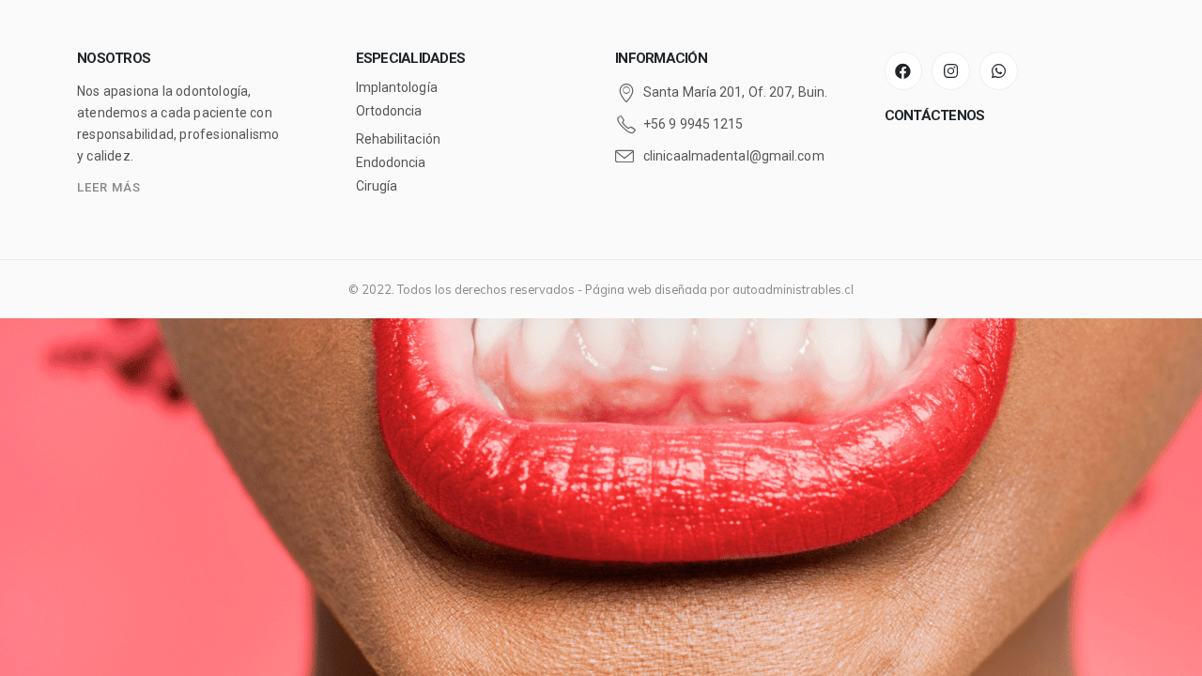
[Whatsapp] (998, 71)
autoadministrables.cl (793, 289)
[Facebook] (904, 71)
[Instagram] (951, 71)
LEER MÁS (109, 187)
